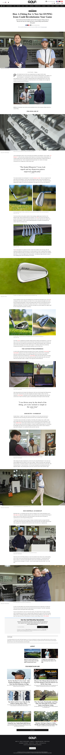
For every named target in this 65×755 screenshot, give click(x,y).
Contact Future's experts (24, 741)
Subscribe (58, 3)
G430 (50, 299)
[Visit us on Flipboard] (62, 1)
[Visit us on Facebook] (56, 1)
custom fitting (32, 355)
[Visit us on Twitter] (59, 1)
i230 (37, 217)
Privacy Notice (44, 629)
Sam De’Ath (46, 351)
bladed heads (18, 422)
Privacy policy (47, 741)
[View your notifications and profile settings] (8, 2)
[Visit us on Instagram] (58, 1)
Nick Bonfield (15, 352)
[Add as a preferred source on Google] (32, 748)
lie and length (20, 395)
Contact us (32, 741)
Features (32, 9)
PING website (46, 616)
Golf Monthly (31, 72)
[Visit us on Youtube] (60, 1)
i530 (16, 249)
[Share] (26, 25)
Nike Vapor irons (16, 514)
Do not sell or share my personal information (32, 744)
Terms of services (28, 629)
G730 (19, 340)
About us (17, 741)
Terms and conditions (39, 741)
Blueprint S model (36, 178)
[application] (32, 93)
